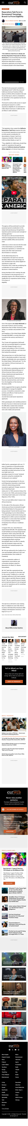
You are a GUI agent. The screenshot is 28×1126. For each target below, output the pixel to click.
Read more (10, 883)
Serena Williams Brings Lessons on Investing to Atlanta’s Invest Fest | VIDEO (14, 744)
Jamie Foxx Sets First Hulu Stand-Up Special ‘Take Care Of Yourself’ (13, 749)
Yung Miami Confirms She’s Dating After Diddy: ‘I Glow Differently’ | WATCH (13, 1021)
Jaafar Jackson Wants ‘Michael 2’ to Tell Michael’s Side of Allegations (17, 907)
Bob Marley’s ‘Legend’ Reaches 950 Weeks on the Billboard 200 (6, 166)
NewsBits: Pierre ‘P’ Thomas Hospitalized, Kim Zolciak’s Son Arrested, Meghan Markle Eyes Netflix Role (17, 899)
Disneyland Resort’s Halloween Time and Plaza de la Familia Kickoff (17, 924)
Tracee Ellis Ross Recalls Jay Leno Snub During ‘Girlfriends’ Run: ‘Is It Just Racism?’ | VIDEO (13, 977)
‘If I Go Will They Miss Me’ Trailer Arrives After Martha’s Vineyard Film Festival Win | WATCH (13, 739)
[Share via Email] (21, 24)
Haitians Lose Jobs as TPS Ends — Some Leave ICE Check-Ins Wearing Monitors (13, 733)
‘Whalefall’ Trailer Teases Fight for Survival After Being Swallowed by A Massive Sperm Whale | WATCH (17, 168)
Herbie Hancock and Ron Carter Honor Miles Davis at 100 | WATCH (13, 754)
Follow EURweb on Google (15, 809)
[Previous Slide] (3, 165)
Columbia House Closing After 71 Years (12, 1007)
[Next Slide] (25, 165)
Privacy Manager (5, 1108)
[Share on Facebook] (16, 24)
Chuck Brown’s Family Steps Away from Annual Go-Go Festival (13, 962)
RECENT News (14, 155)
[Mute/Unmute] (25, 82)
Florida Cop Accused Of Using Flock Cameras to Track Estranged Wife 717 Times (17, 932)
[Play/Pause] (3, 82)
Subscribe (10, 831)
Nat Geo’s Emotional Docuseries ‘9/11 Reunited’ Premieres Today (16, 916)
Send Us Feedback (14, 681)
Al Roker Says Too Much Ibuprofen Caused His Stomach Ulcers (13, 1036)
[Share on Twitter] (19, 24)
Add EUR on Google (9, 24)
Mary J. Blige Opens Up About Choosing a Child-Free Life (11, 992)
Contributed (6, 8)
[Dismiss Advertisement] (3, 71)
